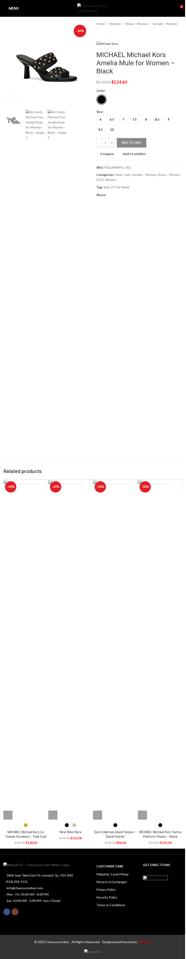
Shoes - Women (136, 24)
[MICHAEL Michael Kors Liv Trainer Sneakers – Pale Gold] (25, 650)
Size (99, 112)
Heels (119, 175)
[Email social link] (119, 195)
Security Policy (106, 897)
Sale (127, 175)
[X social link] (114, 195)
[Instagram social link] (15, 911)
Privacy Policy (106, 889)
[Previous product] (99, 33)
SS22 (100, 180)
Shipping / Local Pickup (112, 874)
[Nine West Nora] (70, 650)
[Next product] (110, 33)
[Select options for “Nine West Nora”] (52, 815)
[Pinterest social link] (125, 195)
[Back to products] (104, 33)
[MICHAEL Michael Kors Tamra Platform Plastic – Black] (160, 650)
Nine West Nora (70, 832)
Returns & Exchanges (111, 882)
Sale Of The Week (116, 187)
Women (115, 24)
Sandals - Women (165, 24)
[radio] (101, 100)
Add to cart (131, 142)
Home (100, 24)
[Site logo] (93, 8)
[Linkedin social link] (130, 195)
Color (100, 90)
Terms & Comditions (110, 905)
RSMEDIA (145, 942)
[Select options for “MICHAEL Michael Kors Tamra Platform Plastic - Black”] (142, 815)
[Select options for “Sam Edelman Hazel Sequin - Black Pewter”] (97, 815)
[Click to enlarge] (12, 99)
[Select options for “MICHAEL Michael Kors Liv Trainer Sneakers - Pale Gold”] (7, 815)
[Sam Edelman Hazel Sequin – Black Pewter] (115, 650)
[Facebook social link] (108, 195)
